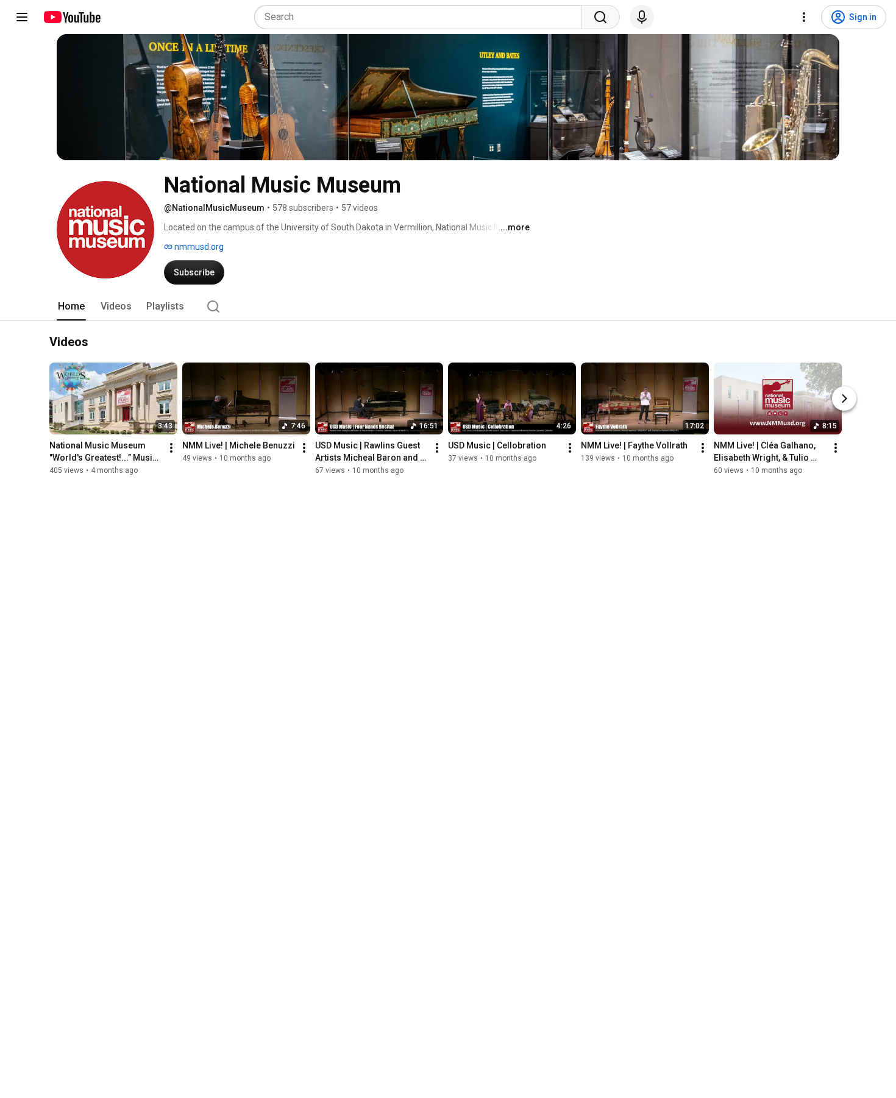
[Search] (600, 17)
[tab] (71, 306)
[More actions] (171, 448)
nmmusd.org (198, 247)
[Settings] (804, 17)
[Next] (844, 398)
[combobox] (421, 17)
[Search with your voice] (642, 17)
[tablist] (448, 306)
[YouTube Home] (71, 17)
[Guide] (22, 17)
